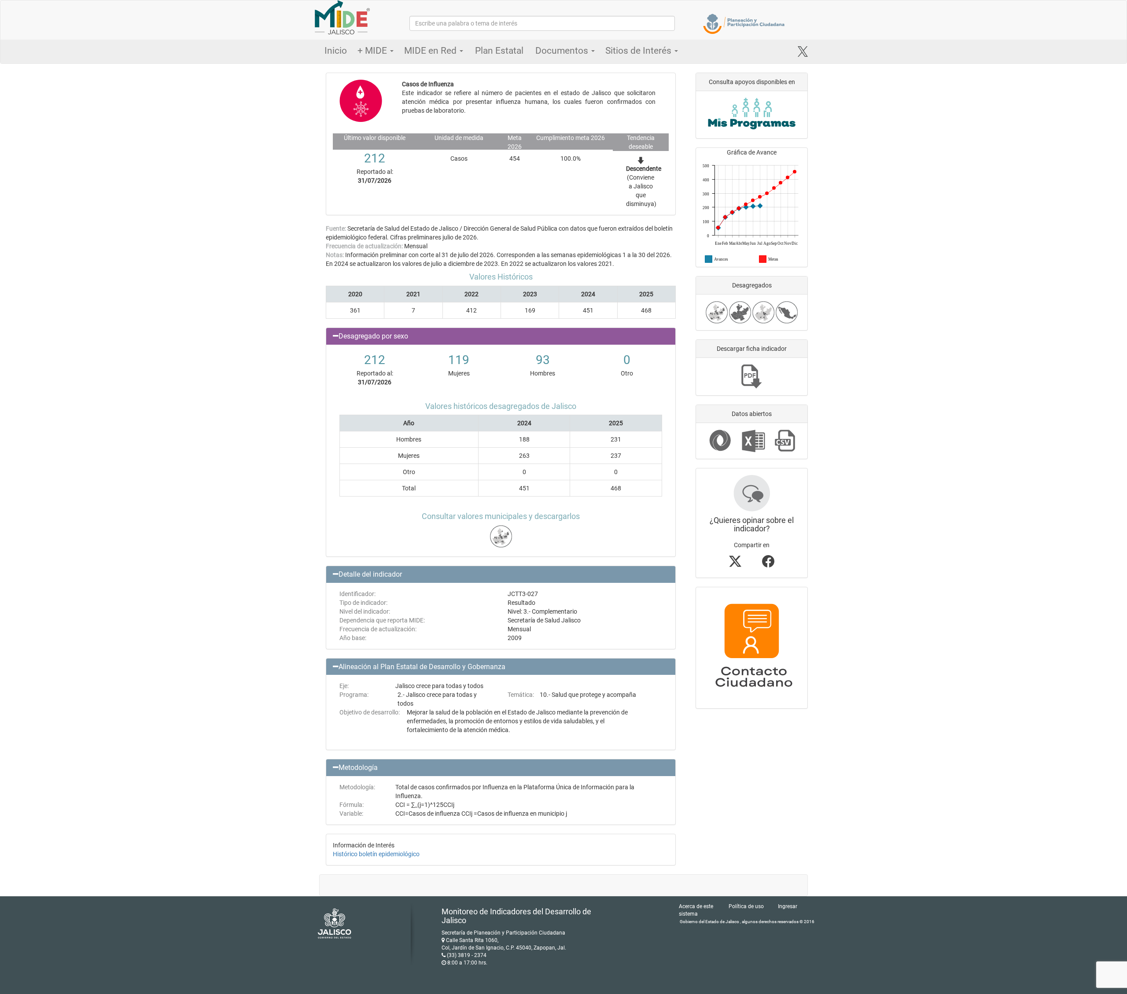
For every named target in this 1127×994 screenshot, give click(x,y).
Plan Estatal (499, 50)
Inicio (335, 50)
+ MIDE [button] (373, 50)
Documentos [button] (562, 50)
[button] (500, 336)
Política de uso (746, 906)
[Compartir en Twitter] (735, 563)
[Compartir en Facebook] (768, 563)
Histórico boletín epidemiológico (376, 854)
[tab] (500, 336)
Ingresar (787, 906)
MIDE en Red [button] (431, 50)
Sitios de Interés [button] (639, 50)
